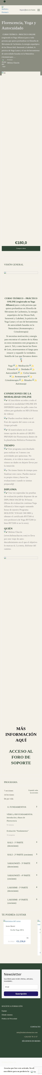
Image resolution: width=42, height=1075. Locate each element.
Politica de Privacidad (9, 1019)
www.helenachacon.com (16, 535)
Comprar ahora (21, 248)
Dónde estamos (7, 1015)
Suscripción (21, 993)
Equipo (4, 1011)
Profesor (10, 60)
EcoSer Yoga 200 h (17, 930)
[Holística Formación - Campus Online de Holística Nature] (5, 10)
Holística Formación (9, 1062)
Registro (22, 10)
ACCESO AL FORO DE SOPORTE (21, 757)
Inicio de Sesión (30, 10)
